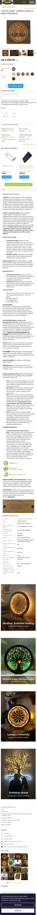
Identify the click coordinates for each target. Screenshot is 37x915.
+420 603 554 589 (8, 836)
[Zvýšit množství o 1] (7, 85)
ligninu (19, 436)
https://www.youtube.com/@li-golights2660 (15, 847)
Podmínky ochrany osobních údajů (10, 820)
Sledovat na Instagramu (15, 883)
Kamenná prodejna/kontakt (8, 807)
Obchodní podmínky (6, 818)
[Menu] (32, 2)
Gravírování (11, 497)
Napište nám (4, 812)
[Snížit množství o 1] (7, 87)
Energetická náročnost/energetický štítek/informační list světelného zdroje (16, 814)
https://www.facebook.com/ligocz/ (13, 841)
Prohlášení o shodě (6, 822)
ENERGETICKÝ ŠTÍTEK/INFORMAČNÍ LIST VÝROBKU (16, 333)
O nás (2, 809)
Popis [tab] (3, 190)
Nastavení (18, 905)
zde (19, 900)
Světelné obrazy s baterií (24, 519)
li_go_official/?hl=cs (9, 844)
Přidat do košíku (16, 86)
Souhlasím (17, 911)
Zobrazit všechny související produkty (18, 184)
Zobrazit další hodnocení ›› (29, 144)
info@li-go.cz (7, 834)
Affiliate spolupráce (6, 825)
